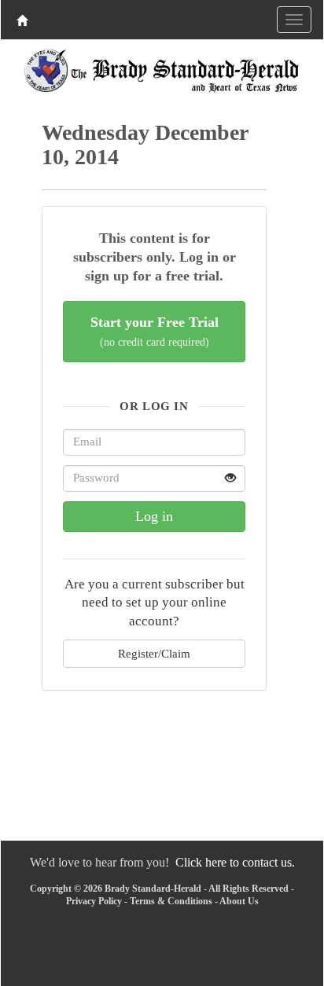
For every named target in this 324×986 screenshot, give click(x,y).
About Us (239, 901)
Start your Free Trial (154, 331)
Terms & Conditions (171, 901)
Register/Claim (154, 653)
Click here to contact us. (235, 862)
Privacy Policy (94, 901)
